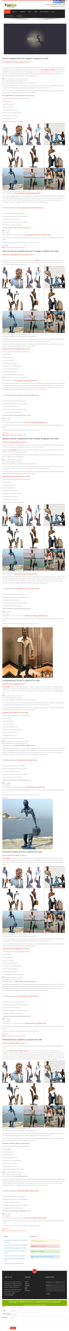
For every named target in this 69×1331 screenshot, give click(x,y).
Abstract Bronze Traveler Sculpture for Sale (13, 349)
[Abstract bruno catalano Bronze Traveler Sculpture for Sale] (14, 435)
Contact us (19, 16)
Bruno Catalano (44, 11)
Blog (36, 11)
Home (7, 11)
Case (29, 11)
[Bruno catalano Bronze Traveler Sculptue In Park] (13, 247)
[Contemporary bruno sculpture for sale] (27, 824)
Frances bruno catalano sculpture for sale (13, 1143)
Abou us (14, 11)
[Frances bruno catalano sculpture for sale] (13, 1230)
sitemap (11, 1295)
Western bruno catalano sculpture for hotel (13, 476)
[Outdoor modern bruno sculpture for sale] (13, 1036)
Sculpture (22, 11)
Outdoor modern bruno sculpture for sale (13, 948)
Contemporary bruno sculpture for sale (12, 712)
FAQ (53, 11)
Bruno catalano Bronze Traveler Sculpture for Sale (15, 95)
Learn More (5, 245)
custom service (9, 16)
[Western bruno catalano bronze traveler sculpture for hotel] (27, 652)
